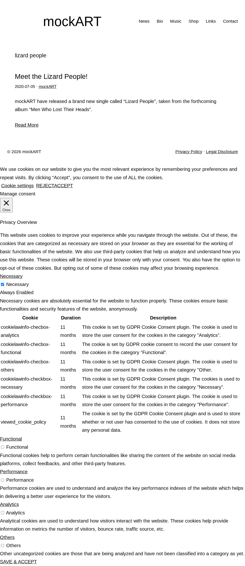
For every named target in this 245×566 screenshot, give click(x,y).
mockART (72, 21)
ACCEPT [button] (63, 185)
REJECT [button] (45, 185)
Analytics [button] (9, 504)
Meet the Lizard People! (51, 76)
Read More (27, 125)
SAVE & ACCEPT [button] (18, 561)
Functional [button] (11, 439)
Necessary (17, 284)
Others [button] (7, 537)
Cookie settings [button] (17, 185)
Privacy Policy (188, 151)
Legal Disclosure (222, 151)
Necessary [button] (11, 276)
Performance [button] (14, 471)
